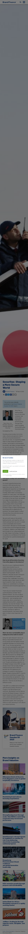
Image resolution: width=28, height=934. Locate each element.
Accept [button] (5, 471)
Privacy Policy (9, 475)
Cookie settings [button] (13, 471)
